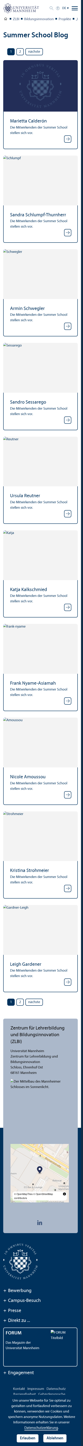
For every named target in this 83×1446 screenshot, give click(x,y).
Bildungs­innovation (39, 19)
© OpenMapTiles (23, 1194)
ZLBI (16, 19)
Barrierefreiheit (24, 1394)
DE (64, 8)
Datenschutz (56, 1389)
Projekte (65, 19)
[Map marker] (40, 1170)
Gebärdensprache (51, 1394)
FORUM (14, 1333)
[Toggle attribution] (64, 1194)
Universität (5, 20)
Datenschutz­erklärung (41, 1428)
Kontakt (19, 1389)
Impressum (35, 1389)
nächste (34, 52)
